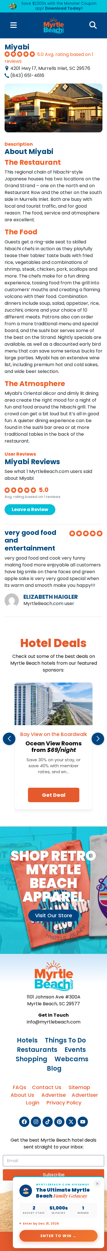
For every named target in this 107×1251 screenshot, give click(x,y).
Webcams (71, 1059)
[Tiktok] (48, 1122)
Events (75, 1049)
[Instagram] (36, 1122)
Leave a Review (30, 509)
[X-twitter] (71, 1122)
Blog (54, 1068)
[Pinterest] (59, 1122)
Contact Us (46, 1087)
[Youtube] (83, 1122)
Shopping (31, 1059)
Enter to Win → (59, 1236)
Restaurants (37, 1049)
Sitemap (79, 1087)
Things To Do (65, 1040)
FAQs (19, 1087)
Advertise (53, 1094)
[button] (9, 739)
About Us (22, 1094)
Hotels (27, 1040)
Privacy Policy (64, 1102)
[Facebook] (24, 1122)
